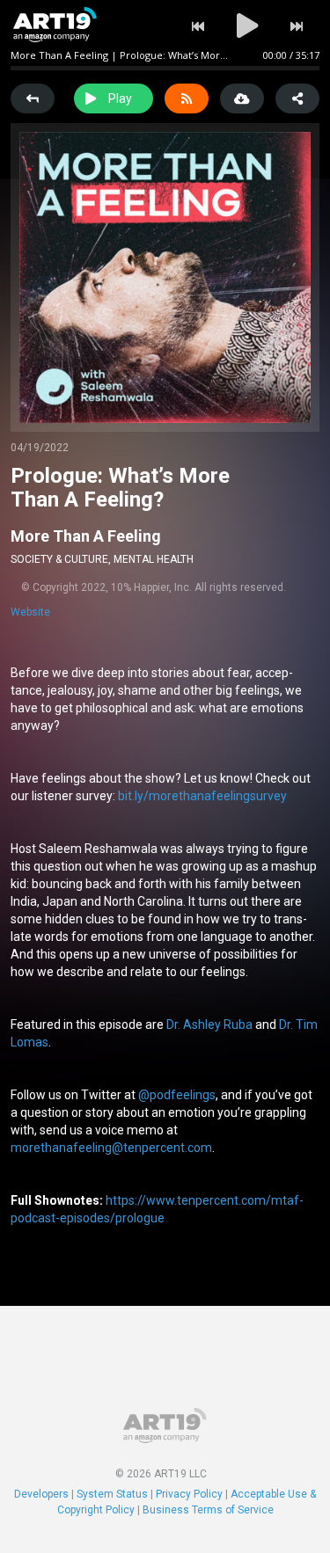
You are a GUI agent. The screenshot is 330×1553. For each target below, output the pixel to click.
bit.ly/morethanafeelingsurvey (202, 796)
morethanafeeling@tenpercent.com (111, 1148)
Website (30, 612)
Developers (41, 1494)
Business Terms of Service (208, 1510)
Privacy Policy (189, 1494)
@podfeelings (177, 1095)
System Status (112, 1494)
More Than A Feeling (86, 536)
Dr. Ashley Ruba (209, 1024)
